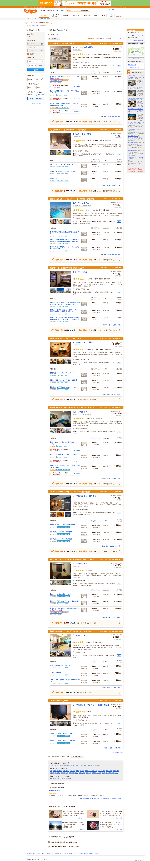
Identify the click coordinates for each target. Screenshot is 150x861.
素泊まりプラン (54, 178)
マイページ (123, 9)
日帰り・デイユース (56, 18)
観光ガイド (91, 853)
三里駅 (76, 773)
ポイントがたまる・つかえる (33, 22)
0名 (41, 65)
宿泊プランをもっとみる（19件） (112, 617)
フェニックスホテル (133, 129)
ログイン (55, 10)
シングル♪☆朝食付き (55, 672)
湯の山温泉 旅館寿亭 (133, 122)
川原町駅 (52, 773)
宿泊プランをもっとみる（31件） (112, 478)
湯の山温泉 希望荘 (133, 136)
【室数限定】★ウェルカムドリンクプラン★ (62, 373)
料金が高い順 (109, 38)
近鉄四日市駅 (110, 773)
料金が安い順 (100, 38)
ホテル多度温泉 (131, 142)
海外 (111, 15)
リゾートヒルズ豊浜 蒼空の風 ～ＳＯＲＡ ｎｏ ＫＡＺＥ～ (135, 158)
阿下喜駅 (94, 773)
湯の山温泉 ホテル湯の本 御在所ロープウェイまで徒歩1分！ (136, 109)
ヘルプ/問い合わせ (121, 7)
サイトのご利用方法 (111, 7)
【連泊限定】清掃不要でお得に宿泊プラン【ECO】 (64, 387)
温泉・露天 (43, 18)
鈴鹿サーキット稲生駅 (91, 771)
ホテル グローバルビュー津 (135, 87)
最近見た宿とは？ (139, 40)
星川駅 (99, 773)
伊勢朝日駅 (116, 771)
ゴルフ (103, 15)
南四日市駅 (66, 771)
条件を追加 (41, 94)
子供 (38, 65)
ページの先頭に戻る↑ (118, 752)
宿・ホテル (29, 853)
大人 (28, 65)
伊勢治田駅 (82, 773)
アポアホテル (131, 150)
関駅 (51, 771)
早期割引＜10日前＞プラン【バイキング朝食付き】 (64, 171)
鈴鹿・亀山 (69, 778)
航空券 (95, 15)
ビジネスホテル (54, 765)
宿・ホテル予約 (30, 25)
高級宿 (48, 18)
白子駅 (63, 773)
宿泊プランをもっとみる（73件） (112, 185)
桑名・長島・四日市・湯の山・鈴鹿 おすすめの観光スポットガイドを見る (100, 798)
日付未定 (31, 54)
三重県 (36, 25)
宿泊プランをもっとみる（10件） (112, 687)
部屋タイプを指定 (33, 79)
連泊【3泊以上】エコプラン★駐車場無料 (61, 532)
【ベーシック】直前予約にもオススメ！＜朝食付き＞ (64, 455)
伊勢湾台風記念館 (54, 790)
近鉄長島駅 (109, 771)
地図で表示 (55, 38)
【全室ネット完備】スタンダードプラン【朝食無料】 (64, 601)
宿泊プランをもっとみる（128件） (112, 116)
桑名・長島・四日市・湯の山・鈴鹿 (73, 765)
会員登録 (61, 10)
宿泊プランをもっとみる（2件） (113, 748)
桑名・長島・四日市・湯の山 (92, 765)
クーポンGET (77, 86)
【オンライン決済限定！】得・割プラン (61, 594)
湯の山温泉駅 (101, 771)
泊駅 (67, 773)
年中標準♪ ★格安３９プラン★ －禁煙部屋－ (63, 741)
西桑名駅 (88, 773)
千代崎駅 (57, 773)
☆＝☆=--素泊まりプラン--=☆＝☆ (60, 665)
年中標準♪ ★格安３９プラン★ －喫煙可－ (62, 733)
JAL (72, 853)
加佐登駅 (72, 771)
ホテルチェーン (37, 853)
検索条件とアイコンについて (38, 103)
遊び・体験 (65, 15)
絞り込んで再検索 (36, 98)
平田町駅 (71, 773)
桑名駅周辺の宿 (132, 64)
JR (69, 853)
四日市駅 (59, 771)
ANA (74, 853)
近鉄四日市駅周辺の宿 (133, 67)
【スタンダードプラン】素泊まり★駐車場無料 (62, 525)
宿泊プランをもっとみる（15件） (112, 394)
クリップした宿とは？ (138, 35)
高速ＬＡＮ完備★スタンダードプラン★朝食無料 (63, 380)
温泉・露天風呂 (55, 853)
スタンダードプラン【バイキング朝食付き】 (62, 164)
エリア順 (118, 38)
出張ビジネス (37, 18)
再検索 (36, 70)
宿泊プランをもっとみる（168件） (112, 546)
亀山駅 (104, 773)
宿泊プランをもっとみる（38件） (112, 325)
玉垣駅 (82, 771)
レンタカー (87, 15)
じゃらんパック (55, 15)
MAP (119, 65)
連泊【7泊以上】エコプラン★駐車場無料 (61, 539)
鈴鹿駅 (77, 771)
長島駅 (55, 771)
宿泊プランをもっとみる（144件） (112, 254)
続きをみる (81, 818)
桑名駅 (116, 773)
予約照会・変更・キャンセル (113, 9)
